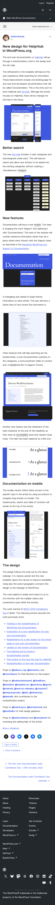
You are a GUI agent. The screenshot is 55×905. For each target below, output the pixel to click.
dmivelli (8, 696)
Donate (34, 830)
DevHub (25, 91)
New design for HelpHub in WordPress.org (23, 48)
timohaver (35, 692)
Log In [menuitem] (41, 3)
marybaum (40, 717)
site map (16, 154)
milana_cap (19, 670)
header (37, 224)
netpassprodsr (12, 692)
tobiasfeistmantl (22, 680)
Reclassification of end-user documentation (28, 663)
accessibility (22, 434)
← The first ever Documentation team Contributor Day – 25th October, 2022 (24, 765)
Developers (8, 830)
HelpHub (39, 57)
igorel (47, 684)
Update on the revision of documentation (27, 647)
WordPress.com (12, 843)
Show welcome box (40, 26)
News (5, 803)
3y (12, 39)
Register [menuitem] (50, 3)
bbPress (8, 853)
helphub (14, 728)
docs (6, 728)
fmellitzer (39, 680)
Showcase (34, 798)
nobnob (8, 688)
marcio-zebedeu (24, 688)
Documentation (10, 825)
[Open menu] (50, 10)
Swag (33, 835)
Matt (6, 848)
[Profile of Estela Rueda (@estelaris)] (6, 38)
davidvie (8, 684)
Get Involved (35, 821)
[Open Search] (42, 10)
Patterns (33, 812)
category (22, 170)
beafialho (9, 711)
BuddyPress (10, 857)
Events (32, 825)
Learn (5, 821)
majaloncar (22, 684)
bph (25, 692)
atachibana (10, 674)
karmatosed (34, 707)
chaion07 (41, 688)
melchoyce (19, 707)
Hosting (6, 807)
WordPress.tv (11, 835)
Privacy (6, 812)
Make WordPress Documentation (21, 18)
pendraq (36, 684)
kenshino (33, 670)
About (6, 798)
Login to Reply (10, 744)
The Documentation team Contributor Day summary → (29, 778)
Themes (33, 803)
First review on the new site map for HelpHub (29, 659)
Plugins (32, 807)
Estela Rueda (17, 36)
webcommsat (20, 717)
